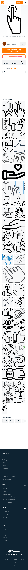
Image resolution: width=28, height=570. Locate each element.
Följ (23, 44)
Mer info (6, 71)
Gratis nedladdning (14, 50)
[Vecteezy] (2, 2)
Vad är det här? (14, 68)
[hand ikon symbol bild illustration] (7, 109)
